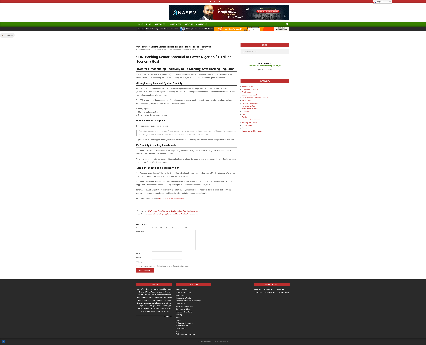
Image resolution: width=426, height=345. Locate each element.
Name (138, 253)
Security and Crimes (249, 123)
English (379, 2)
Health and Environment (250, 103)
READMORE (168, 316)
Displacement (247, 92)
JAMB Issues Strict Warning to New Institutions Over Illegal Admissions (174, 211)
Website (139, 262)
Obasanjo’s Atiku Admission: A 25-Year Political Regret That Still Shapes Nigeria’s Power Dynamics (205, 29)
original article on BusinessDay (171, 198)
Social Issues (247, 125)
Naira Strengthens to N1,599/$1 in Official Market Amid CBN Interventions (171, 214)
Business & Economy (181, 49)
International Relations (250, 109)
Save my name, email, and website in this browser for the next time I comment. (163, 266)
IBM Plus (226, 341)
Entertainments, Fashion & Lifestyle (255, 98)
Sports (244, 128)
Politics (245, 117)
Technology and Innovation (252, 131)
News (244, 114)
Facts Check (246, 100)
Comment (140, 232)
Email (138, 258)
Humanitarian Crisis (249, 106)
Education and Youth (249, 95)
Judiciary (245, 112)
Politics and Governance (251, 120)
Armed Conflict (247, 87)
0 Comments (202, 49)
